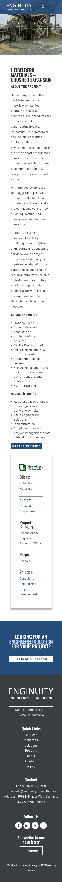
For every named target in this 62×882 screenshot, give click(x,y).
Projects (31, 750)
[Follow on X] (35, 825)
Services (31, 735)
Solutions (31, 745)
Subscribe (31, 851)
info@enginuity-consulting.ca (36, 791)
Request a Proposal (31, 659)
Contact (31, 761)
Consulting (26, 578)
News (31, 766)
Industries (31, 740)
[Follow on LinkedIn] (26, 825)
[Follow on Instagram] (43, 825)
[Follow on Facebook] (18, 825)
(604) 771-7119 (36, 786)
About (31, 756)
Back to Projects (26, 446)
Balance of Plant (30, 543)
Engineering (27, 583)
